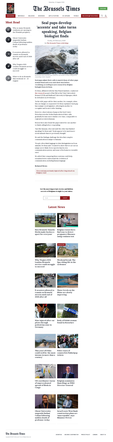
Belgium (31, 16)
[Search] (102, 16)
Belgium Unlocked (90, 16)
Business (41, 16)
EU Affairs (66, 16)
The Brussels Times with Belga (57, 43)
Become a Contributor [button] (71, 434)
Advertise (59, 434)
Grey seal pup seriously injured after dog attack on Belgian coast (55, 172)
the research (40, 93)
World (76, 16)
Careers (95, 434)
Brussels (21, 16)
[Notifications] (105, 16)
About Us (103, 434)
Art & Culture (54, 16)
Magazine (10, 16)
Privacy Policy (85, 434)
